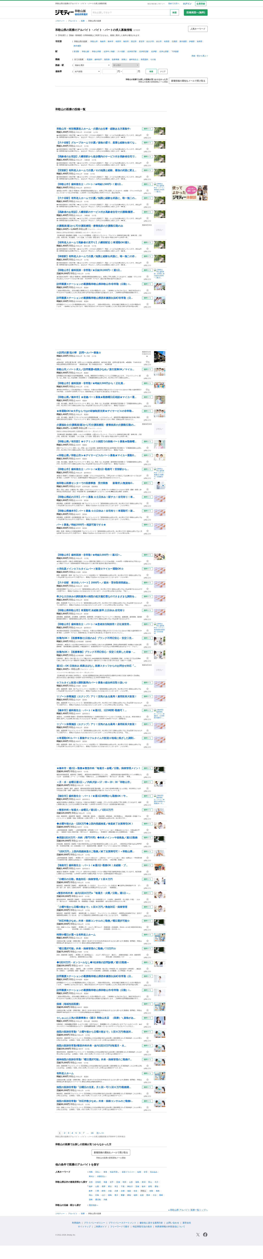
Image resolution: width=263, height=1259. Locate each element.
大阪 (110, 1191)
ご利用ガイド (100, 1226)
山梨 (97, 1186)
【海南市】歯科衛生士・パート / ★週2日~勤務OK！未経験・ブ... (92, 865)
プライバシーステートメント (122, 1223)
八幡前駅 (87, 160)
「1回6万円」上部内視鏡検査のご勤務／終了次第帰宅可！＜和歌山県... (95, 851)
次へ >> (100, 1133)
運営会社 (186, 1223)
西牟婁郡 (77, 46)
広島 (97, 1195)
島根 (158, 1191)
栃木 (144, 1186)
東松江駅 (87, 246)
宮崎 (91, 1199)
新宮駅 (76, 51)
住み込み (153, 1172)
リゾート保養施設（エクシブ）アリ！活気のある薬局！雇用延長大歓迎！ (97, 696)
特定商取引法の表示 (142, 1226)
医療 (83, 21)
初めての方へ (173, 3)
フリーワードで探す (119, 1226)
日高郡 (174, 41)
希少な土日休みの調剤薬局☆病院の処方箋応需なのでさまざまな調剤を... (96, 596)
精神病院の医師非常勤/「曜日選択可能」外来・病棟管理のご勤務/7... (94, 1059)
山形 (131, 1182)
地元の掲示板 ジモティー (156, 4)
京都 (122, 1191)
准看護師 (144, 59)
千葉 (122, 1186)
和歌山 (72, 132)
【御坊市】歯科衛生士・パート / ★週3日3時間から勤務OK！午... (92, 796)
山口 (103, 1195)
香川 (116, 1195)
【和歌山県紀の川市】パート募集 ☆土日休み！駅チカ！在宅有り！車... (96, 497)
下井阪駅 (175, 51)
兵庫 (116, 1191)
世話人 (59, 359)
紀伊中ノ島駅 (109, 51)
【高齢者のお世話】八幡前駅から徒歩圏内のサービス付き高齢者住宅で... (96, 156)
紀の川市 (150, 41)
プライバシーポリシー (94, 1223)
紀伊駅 (154, 51)
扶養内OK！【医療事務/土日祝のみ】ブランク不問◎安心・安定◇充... (95, 638)
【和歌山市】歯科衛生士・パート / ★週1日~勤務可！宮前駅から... (93, 469)
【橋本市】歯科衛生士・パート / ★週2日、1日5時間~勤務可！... (92, 710)
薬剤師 (107, 59)
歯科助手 (98, 59)
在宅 (145, 1172)
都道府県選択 (81, 14)
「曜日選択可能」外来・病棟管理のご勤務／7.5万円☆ (86, 948)
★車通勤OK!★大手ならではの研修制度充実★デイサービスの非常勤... (95, 411)
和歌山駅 (85, 51)
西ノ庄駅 (87, 356)
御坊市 (126, 41)
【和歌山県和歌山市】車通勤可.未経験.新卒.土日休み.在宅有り (91, 610)
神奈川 (130, 1186)
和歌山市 (94, 41)
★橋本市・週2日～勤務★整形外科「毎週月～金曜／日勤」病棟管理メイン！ (99, 768)
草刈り (91, 1176)
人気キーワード (197, 29)
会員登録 (200, 3)
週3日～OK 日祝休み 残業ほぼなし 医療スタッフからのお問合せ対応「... (96, 665)
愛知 (156, 1186)
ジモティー (60, 21)
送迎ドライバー (128, 1172)
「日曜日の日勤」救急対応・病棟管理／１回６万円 (85, 879)
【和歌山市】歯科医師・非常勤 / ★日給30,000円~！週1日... (89, 270)
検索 (174, 12)
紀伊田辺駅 (144, 51)
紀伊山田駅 (164, 51)
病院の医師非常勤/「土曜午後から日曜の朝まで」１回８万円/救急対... (95, 1031)
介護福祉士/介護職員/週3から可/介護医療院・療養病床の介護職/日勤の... (96, 425)
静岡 (103, 1191)
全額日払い (101, 1176)
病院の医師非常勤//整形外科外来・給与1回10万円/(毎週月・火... (91, 1045)
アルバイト (73, 21)
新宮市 (141, 41)
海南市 (102, 41)
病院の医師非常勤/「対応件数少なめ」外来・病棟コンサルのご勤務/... (95, 1101)
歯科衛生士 (133, 59)
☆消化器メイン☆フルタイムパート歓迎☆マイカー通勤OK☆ (90, 568)
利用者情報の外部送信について (170, 1226)
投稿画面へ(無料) (195, 12)
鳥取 (151, 1191)
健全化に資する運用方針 (151, 1223)
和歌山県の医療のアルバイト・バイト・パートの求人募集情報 (93, 29)
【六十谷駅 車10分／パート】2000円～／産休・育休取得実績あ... (93, 582)
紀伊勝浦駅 (80, 641)
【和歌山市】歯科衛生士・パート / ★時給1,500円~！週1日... (90, 184)
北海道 (98, 1182)
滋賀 (129, 1191)
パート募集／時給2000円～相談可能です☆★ (81, 524)
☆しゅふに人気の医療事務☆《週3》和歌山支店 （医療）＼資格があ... (96, 1018)
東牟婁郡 (183, 41)
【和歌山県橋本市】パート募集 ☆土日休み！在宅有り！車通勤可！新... (96, 510)
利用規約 (76, 1223)
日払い (98, 1172)
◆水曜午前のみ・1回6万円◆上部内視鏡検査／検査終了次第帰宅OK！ (95, 823)
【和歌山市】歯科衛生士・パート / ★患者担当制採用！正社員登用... (94, 624)
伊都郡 (192, 41)
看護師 (89, 59)
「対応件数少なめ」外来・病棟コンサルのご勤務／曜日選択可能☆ (93, 920)
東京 (110, 1186)
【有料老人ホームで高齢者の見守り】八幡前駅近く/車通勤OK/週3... (93, 242)
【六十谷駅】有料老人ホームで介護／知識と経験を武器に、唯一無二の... (96, 198)
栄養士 (124, 59)
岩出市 (159, 41)
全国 (91, 1182)
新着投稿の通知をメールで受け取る (188, 81)
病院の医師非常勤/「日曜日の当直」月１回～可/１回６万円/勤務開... (94, 1087)
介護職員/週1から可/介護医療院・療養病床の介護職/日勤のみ (90, 225)
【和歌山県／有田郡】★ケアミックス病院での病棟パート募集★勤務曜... (96, 441)
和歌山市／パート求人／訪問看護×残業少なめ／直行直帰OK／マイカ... (95, 369)
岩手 (112, 1182)
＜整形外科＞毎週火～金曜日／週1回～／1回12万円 (85, 809)
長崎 (161, 1195)
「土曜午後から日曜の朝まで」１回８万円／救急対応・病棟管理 (92, 907)
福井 (91, 1186)
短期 (139, 1172)
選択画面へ (93, 1205)
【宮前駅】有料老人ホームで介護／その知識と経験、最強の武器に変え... (96, 170)
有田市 (118, 41)
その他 (153, 59)
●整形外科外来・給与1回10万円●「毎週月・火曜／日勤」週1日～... (93, 893)
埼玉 (116, 1186)
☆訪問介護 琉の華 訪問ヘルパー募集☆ (79, 352)
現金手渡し (114, 1172)
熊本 (148, 1195)
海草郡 (199, 41)
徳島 (110, 1195)
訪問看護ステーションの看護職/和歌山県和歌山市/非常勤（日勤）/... (94, 284)
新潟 (144, 1182)
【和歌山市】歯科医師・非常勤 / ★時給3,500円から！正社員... (91, 383)
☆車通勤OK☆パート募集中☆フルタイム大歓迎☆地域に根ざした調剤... (96, 738)
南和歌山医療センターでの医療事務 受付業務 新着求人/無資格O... (95, 483)
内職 (91, 1172)
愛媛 (122, 1195)
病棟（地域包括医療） (69, 1004)
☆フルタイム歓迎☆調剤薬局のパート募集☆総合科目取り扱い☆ (92, 682)
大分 (154, 1195)
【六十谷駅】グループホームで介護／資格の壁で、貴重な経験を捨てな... (96, 142)
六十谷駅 (121, 51)
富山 (150, 1182)
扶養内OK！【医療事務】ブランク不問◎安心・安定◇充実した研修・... (96, 652)
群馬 (150, 1186)
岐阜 (91, 1191)
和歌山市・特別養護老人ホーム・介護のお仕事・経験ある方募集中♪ (94, 128)
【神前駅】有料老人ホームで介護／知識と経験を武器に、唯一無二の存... (96, 256)
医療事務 (115, 59)
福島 (137, 1182)
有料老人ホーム (65, 1073)
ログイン (187, 3)
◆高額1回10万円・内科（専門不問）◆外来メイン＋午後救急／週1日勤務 (97, 837)
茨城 (137, 1186)
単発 (105, 1172)
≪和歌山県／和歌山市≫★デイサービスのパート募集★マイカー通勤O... (96, 455)
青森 (105, 1182)
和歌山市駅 (96, 51)
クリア (163, 71)
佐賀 (142, 1195)
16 (92, 1133)
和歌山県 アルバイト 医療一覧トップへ (189, 1210)
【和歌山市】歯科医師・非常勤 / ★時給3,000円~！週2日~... (89, 555)
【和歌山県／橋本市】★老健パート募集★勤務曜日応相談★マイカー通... (96, 397)
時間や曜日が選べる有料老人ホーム (76, 934)
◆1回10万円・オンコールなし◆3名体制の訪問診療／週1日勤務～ (93, 962)
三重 (97, 1191)
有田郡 (166, 41)
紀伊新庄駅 (132, 51)
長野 (103, 1186)
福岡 (135, 1195)
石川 (156, 1182)
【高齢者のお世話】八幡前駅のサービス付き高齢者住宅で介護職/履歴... (96, 212)
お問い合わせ (172, 1223)
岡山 (91, 1195)
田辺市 (134, 41)
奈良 (135, 1191)
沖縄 (105, 1199)
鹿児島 (98, 1199)
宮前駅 (86, 174)
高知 (129, 1195)
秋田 (124, 1182)
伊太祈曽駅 (87, 132)
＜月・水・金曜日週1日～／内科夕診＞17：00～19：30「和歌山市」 (94, 782)
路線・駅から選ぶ (199, 56)
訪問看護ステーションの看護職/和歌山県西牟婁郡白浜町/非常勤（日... (95, 298)
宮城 (118, 1182)
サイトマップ (84, 1226)
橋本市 (110, 41)
